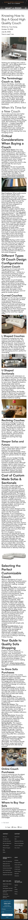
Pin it (20, 827)
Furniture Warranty (19, 845)
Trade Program (6, 845)
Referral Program (6, 847)
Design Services (6, 863)
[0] (25, 8)
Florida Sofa (5, 894)
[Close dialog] (26, 901)
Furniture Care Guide (7, 868)
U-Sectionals (17, 869)
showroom (20, 785)
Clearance (17, 875)
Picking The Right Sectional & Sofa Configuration (12, 471)
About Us (5, 836)
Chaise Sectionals (18, 864)
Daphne (16, 885)
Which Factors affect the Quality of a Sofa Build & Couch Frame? (14, 664)
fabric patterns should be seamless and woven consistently (13, 175)
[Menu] (2, 8)
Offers (4, 852)
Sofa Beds (17, 873)
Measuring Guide (6, 865)
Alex (15, 887)
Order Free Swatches (7, 861)
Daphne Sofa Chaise (7, 883)
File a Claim (17, 847)
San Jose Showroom (7, 843)
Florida (16, 891)
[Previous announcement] (2, 3)
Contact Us (17, 836)
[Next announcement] (25, 3)
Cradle (16, 889)
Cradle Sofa (5, 886)
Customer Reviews (7, 841)
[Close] (27, 0)
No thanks (7, 917)
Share (14, 827)
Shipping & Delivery (19, 841)
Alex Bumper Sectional (8, 888)
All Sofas (16, 860)
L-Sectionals (17, 867)
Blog (4, 850)
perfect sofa (6, 813)
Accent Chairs (18, 871)
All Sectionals (17, 862)
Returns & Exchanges (19, 843)
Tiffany (16, 893)
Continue (7, 914)
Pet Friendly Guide (7, 870)
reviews (17, 779)
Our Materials (6, 839)
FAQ (15, 839)
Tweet (8, 827)
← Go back (5, 822)
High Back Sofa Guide (7, 874)
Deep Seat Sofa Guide (7, 872)
